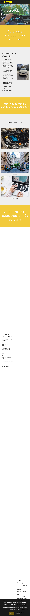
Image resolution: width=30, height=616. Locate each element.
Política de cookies (14, 609)
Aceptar (12, 613)
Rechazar (18, 613)
